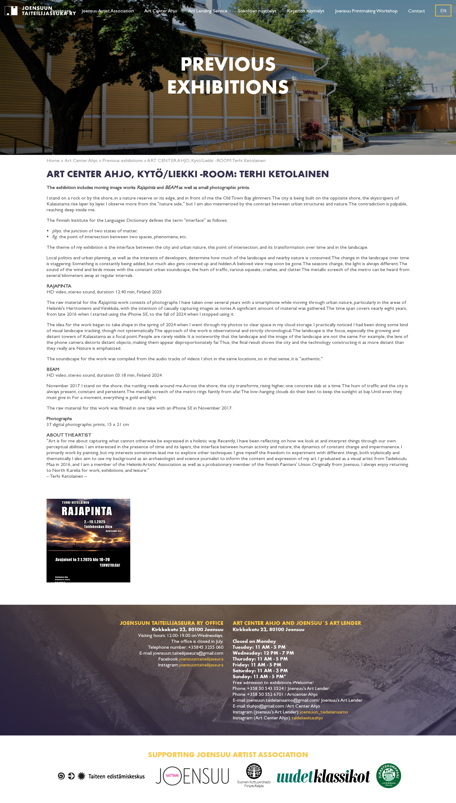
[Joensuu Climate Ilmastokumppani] (388, 775)
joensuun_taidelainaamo (324, 712)
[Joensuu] (192, 775)
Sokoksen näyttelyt (257, 11)
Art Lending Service (207, 11)
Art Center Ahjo (160, 11)
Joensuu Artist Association (108, 11)
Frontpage (60, 11)
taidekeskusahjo (307, 718)
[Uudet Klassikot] (323, 776)
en (443, 10)
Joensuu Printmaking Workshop (366, 11)
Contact (416, 11)
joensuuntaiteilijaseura (201, 659)
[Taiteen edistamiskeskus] (101, 776)
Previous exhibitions (123, 160)
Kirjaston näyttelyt (305, 11)
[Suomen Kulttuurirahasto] (254, 775)
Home (53, 160)
